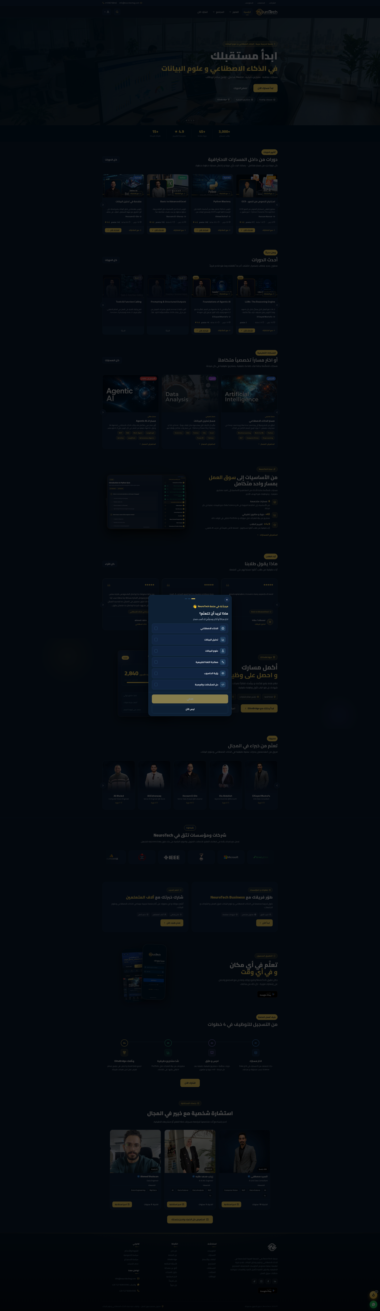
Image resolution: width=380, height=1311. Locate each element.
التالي (190, 699)
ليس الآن (190, 709)
